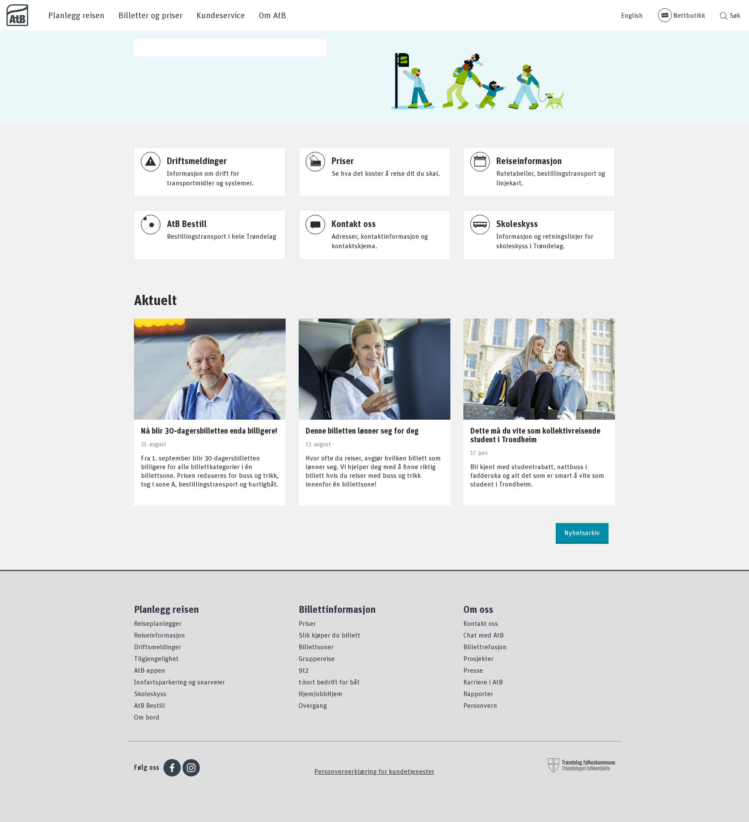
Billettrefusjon (485, 646)
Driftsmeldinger (157, 646)
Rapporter (478, 693)
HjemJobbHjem (320, 693)
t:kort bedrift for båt (329, 681)
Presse (473, 670)
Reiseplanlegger (158, 623)
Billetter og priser (150, 15)
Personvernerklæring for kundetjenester (374, 771)
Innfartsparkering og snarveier (179, 681)
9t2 (304, 670)
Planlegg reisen (76, 15)
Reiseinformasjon (159, 635)
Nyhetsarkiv (582, 532)
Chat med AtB (483, 635)
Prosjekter (478, 658)
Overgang (313, 705)
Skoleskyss (150, 693)
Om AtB (272, 15)
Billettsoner (316, 646)
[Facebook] (172, 767)
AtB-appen (149, 670)
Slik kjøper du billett (329, 635)
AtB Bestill (149, 705)
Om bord (147, 717)
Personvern (480, 705)
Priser (307, 623)
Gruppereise (317, 658)
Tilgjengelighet (156, 658)
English (632, 15)
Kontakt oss (480, 623)
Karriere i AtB (483, 681)
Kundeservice (220, 15)
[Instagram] (191, 767)
